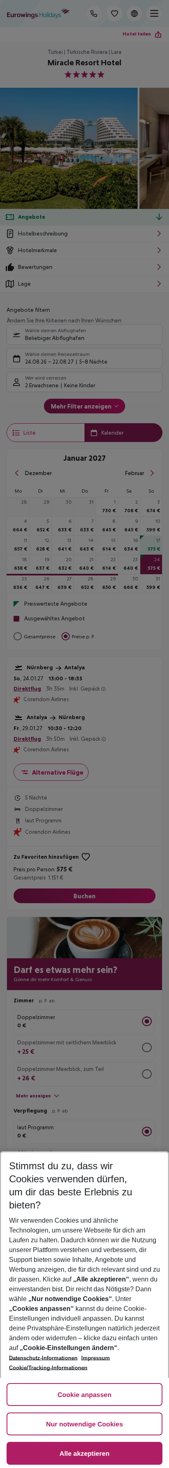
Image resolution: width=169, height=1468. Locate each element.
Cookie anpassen (84, 1395)
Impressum (95, 1358)
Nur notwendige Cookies (84, 1424)
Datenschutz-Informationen (43, 1358)
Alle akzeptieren (84, 1453)
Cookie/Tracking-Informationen (48, 1368)
